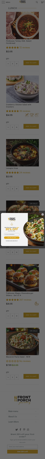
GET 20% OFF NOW (12, 237)
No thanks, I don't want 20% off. (11, 240)
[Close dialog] (43, 214)
